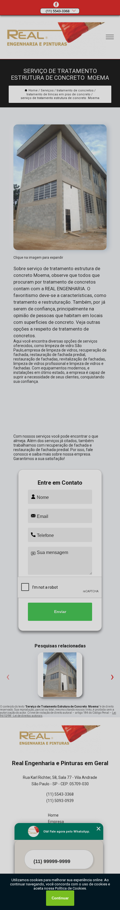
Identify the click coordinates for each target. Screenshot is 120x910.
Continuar (60, 898)
